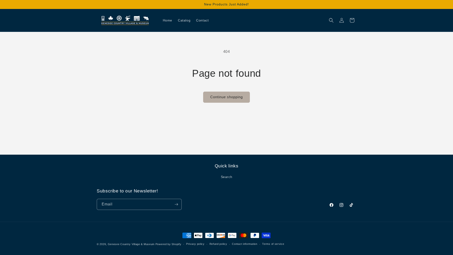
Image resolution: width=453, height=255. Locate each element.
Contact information (244, 243)
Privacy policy (195, 243)
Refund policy (218, 243)
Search (226, 177)
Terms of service (273, 243)
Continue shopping (226, 97)
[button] (331, 20)
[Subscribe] (176, 204)
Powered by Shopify (168, 244)
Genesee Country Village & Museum (131, 244)
